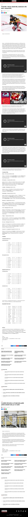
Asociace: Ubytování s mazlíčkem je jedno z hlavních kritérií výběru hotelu (13, 389)
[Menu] (2, 1)
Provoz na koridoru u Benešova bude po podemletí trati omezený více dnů (6, 467)
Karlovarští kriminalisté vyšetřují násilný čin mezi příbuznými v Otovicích (20, 464)
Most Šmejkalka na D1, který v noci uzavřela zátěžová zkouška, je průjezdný (14, 377)
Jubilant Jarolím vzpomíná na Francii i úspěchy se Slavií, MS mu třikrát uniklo (6, 351)
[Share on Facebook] (1, 12)
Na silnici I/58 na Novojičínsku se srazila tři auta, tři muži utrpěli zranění (7, 464)
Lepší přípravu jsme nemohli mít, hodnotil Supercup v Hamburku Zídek (20, 355)
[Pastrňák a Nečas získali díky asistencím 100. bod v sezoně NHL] (14, 23)
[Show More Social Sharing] (7, 12)
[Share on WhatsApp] (6, 12)
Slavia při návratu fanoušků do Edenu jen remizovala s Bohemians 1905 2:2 (20, 358)
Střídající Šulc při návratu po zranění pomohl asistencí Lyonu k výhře (6, 365)
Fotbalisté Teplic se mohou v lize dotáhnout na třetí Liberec (7, 355)
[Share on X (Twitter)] (3, 12)
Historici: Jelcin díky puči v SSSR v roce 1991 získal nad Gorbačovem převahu (20, 467)
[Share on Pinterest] (4, 12)
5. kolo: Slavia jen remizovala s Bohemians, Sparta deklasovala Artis (20, 362)
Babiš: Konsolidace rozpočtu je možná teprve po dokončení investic (19, 470)
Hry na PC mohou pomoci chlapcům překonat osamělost (6, 461)
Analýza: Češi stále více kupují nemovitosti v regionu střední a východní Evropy (14, 371)
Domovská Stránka (3, 3)
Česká (2, 401)
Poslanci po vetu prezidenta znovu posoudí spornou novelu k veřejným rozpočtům (15, 383)
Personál (4, 407)
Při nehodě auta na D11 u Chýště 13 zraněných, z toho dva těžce (6, 473)
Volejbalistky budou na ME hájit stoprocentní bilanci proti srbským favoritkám (19, 352)
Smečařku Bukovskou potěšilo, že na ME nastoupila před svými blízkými (6, 358)
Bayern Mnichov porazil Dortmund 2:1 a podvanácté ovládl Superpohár (6, 362)
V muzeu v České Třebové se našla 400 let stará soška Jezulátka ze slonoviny (14, 392)
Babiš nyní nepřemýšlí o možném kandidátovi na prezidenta (5, 470)
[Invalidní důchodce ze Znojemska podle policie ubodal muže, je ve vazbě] (14, 419)
